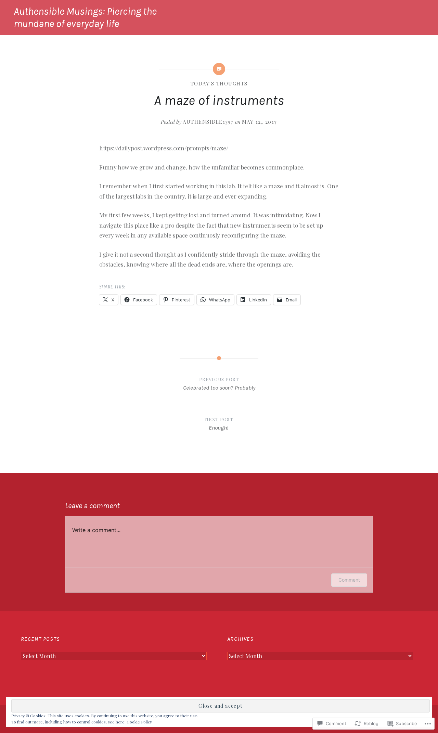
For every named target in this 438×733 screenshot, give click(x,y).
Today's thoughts (219, 83)
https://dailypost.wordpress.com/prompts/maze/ (163, 148)
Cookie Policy (139, 721)
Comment (349, 580)
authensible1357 (208, 121)
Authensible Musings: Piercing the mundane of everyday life (85, 17)
